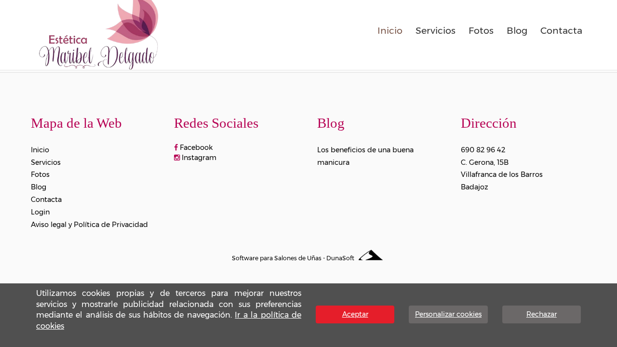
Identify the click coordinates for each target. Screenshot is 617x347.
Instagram (198, 157)
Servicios (436, 30)
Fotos (481, 30)
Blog (517, 30)
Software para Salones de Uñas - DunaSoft (294, 258)
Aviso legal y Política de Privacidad (89, 224)
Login (40, 212)
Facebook (195, 147)
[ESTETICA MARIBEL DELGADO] (98, 33)
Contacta (561, 30)
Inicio (389, 30)
